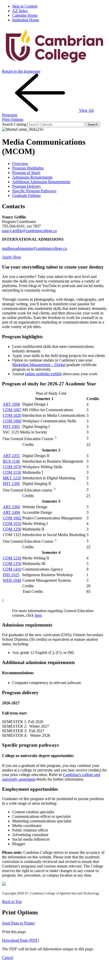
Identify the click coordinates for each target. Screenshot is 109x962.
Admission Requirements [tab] (32, 177)
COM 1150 (12, 472)
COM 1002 (12, 518)
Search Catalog (14, 124)
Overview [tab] (20, 163)
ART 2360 (11, 507)
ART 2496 (11, 512)
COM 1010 (12, 523)
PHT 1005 (11, 426)
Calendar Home (25, 15)
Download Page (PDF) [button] (20, 940)
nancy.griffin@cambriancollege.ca (29, 231)
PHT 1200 (11, 483)
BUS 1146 (11, 461)
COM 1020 (12, 415)
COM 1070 (12, 467)
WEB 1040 (12, 580)
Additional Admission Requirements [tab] (41, 182)
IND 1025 (11, 575)
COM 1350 (12, 563)
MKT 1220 (12, 478)
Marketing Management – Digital (38, 365)
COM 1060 (12, 421)
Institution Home (25, 20)
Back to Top (12, 901)
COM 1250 (12, 529)
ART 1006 (11, 404)
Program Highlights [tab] (28, 168)
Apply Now (11, 257)
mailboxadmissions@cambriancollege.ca (34, 248)
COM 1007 (12, 410)
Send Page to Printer (18, 923)
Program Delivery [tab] (26, 186)
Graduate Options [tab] (26, 195)
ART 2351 (11, 456)
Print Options (12, 119)
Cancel (7, 957)
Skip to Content (24, 6)
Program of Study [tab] (26, 173)
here (38, 615)
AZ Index (20, 11)
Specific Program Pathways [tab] (34, 191)
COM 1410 (12, 569)
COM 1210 (12, 558)
